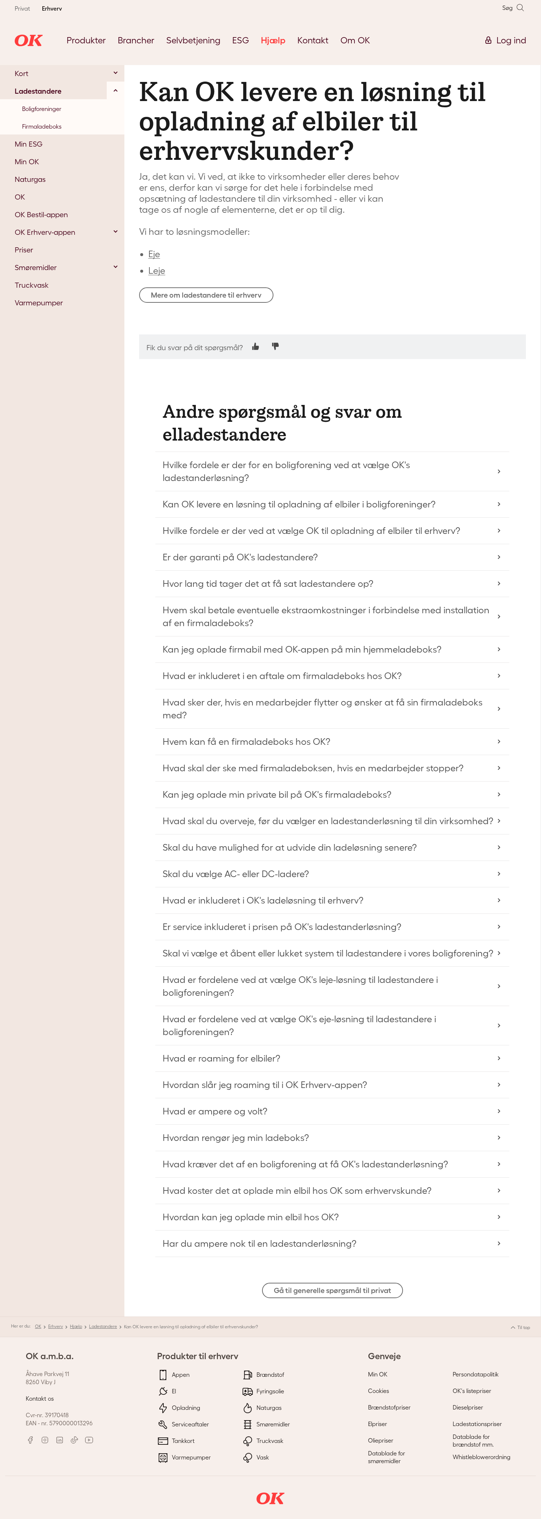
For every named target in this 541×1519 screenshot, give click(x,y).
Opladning (185, 1407)
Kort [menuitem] (21, 73)
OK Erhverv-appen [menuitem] (45, 232)
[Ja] (256, 346)
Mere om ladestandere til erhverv (206, 295)
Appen (180, 1374)
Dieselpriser (468, 1407)
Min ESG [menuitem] (29, 144)
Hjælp (76, 1326)
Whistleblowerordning (481, 1457)
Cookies (378, 1390)
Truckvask (269, 1440)
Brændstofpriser (389, 1407)
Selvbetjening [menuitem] (193, 40)
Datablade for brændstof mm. (473, 1440)
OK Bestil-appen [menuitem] (41, 215)
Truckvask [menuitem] (32, 285)
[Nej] (275, 346)
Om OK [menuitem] (355, 40)
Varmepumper (190, 1457)
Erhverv (55, 1326)
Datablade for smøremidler (386, 1457)
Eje (154, 254)
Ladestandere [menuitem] (38, 91)
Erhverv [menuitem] (52, 8)
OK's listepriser (472, 1390)
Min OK (378, 1374)
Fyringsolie (269, 1390)
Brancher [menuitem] (136, 40)
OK (38, 1326)
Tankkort (182, 1440)
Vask (262, 1457)
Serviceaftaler (189, 1424)
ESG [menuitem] (240, 40)
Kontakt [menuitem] (313, 40)
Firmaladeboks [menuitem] (41, 126)
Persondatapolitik (476, 1374)
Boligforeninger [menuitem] (41, 108)
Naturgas (268, 1407)
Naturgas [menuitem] (30, 179)
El (173, 1390)
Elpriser (377, 1424)
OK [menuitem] (20, 197)
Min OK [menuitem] (27, 162)
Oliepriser (380, 1440)
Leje (156, 270)
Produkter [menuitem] (86, 40)
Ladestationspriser (477, 1424)
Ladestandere (103, 1326)
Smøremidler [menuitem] (36, 267)
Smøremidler (272, 1424)
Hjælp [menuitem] (273, 40)
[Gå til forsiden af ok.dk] (29, 40)
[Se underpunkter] (115, 73)
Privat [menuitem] (22, 8)
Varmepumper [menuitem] (39, 303)
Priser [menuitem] (24, 250)
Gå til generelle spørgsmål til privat (332, 1290)
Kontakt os (40, 1398)
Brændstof (269, 1374)
